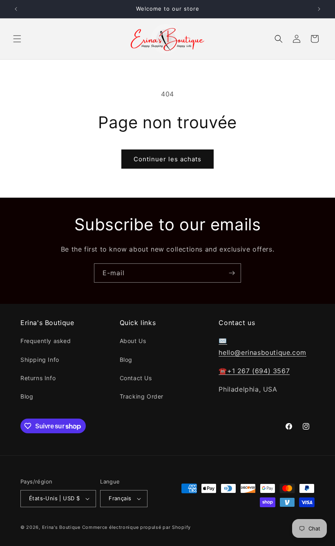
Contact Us (136, 377)
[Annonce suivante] (319, 9)
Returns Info (38, 377)
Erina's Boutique (61, 527)
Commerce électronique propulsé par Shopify (136, 527)
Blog (26, 396)
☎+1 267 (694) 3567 (254, 371)
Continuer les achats (167, 159)
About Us (133, 340)
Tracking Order (141, 396)
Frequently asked (45, 340)
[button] (17, 39)
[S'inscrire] (232, 273)
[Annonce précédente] (16, 9)
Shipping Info (39, 359)
